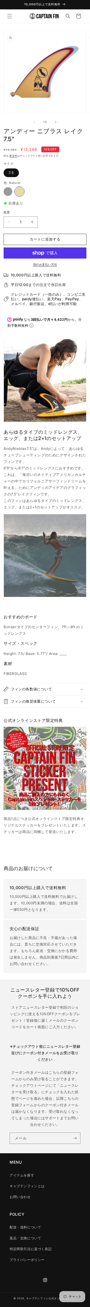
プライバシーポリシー (27, 1260)
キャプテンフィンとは (27, 1186)
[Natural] (19, 191)
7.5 (11, 173)
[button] (9, 16)
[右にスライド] (55, 122)
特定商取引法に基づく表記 (31, 1249)
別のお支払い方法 (45, 264)
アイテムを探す (22, 1175)
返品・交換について (25, 1238)
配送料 (13, 155)
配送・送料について (25, 1227)
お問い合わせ (20, 1197)
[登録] (75, 1138)
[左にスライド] (34, 122)
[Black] (8, 191)
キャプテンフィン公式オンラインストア (51, 1298)
